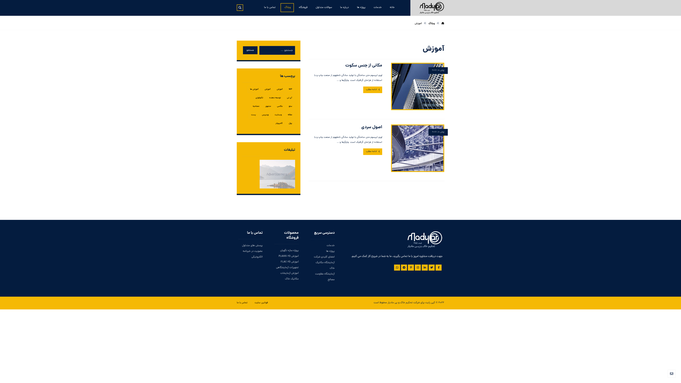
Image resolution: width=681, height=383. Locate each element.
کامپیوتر (279, 123)
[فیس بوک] (439, 268)
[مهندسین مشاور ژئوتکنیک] (431, 8)
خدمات (331, 246)
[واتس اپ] (397, 268)
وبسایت (278, 114)
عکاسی (280, 106)
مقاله (290, 114)
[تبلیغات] (268, 174)
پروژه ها (330, 251)
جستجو (250, 50)
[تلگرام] (404, 268)
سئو (290, 106)
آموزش (280, 89)
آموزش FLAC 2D (290, 262)
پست (253, 114)
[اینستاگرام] (418, 268)
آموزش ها (254, 89)
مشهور (268, 106)
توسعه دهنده (275, 97)
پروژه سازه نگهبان (289, 251)
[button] (240, 7)
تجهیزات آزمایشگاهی (287, 268)
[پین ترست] (411, 268)
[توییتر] (432, 268)
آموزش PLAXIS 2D (289, 256)
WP (290, 89)
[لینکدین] (425, 268)
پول (290, 123)
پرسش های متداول (252, 246)
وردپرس (265, 114)
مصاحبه (256, 106)
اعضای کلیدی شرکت (324, 257)
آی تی (289, 97)
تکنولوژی (259, 97)
